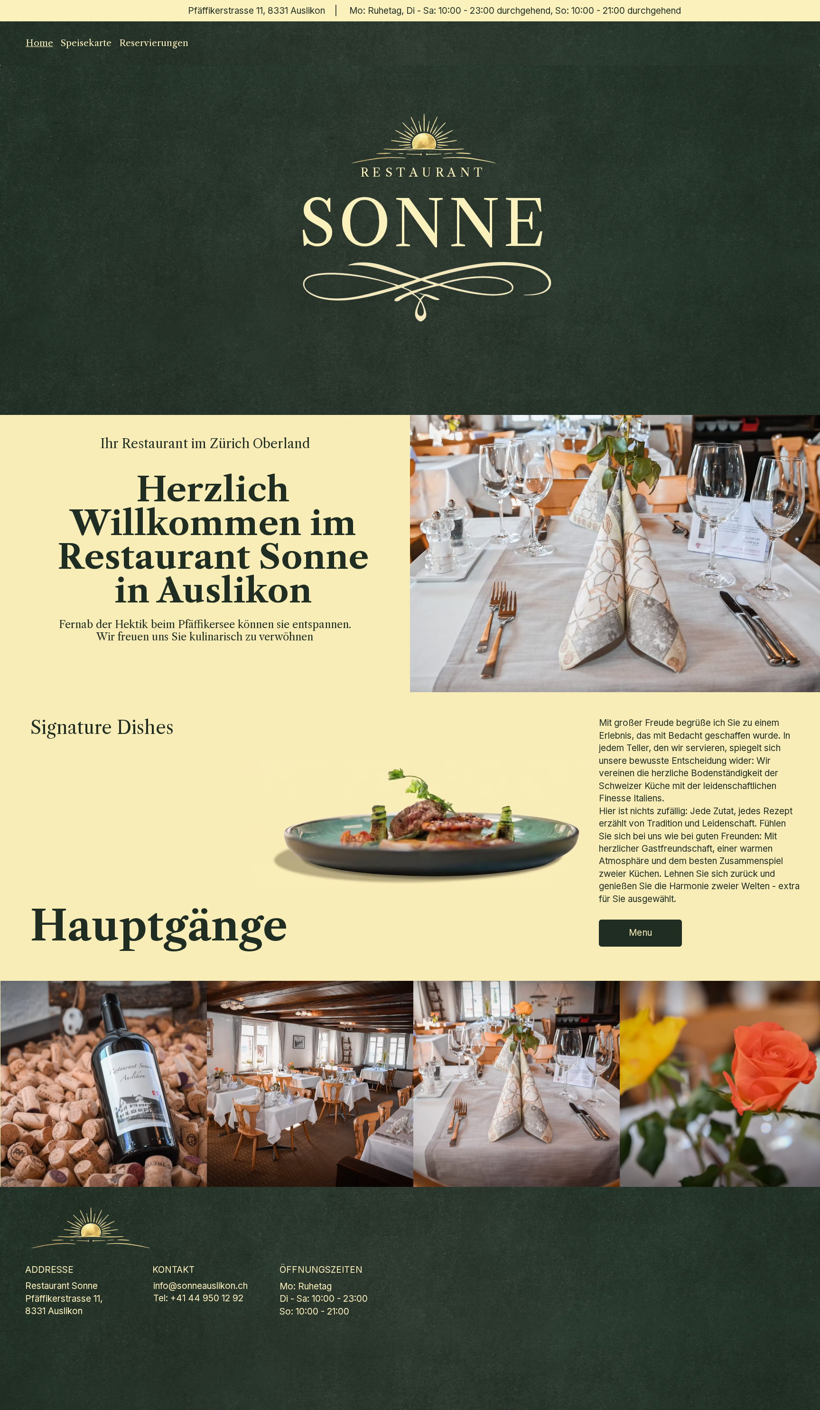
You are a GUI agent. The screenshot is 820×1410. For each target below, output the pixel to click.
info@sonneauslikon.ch (200, 1285)
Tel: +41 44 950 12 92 (198, 1298)
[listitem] (103, 1084)
